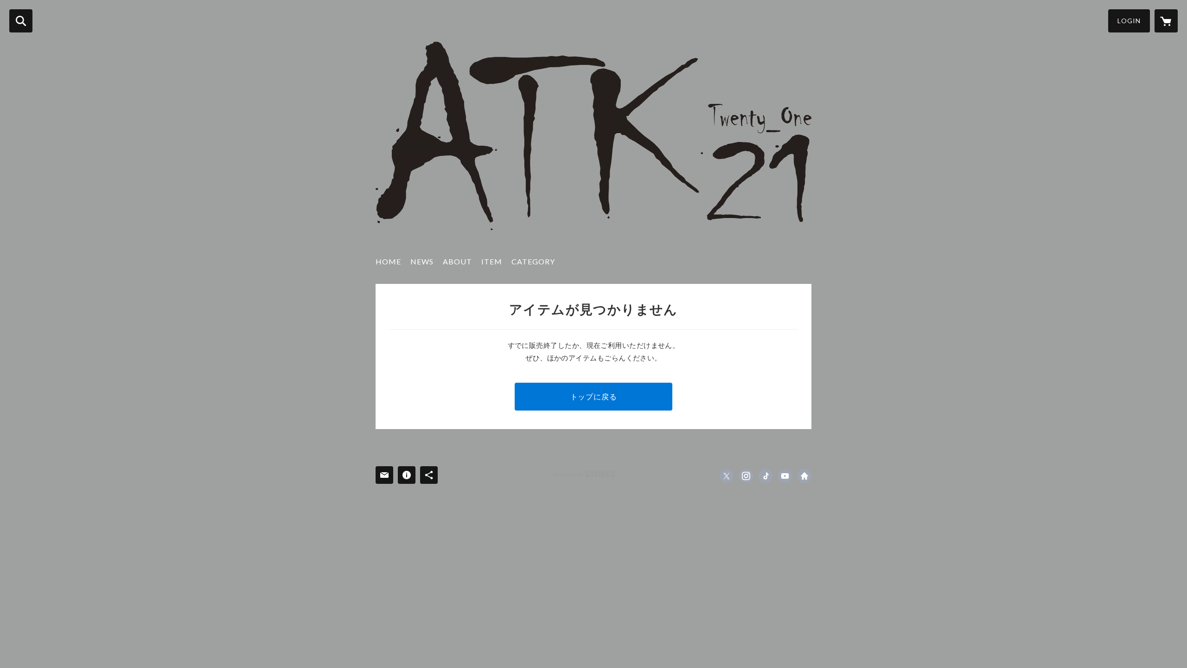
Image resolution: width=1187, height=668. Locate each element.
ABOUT (457, 261)
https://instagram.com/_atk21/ (746, 476)
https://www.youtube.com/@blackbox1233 (785, 476)
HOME (388, 261)
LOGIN (1129, 21)
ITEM (491, 261)
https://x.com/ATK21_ (727, 476)
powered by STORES (584, 474)
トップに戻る (593, 396)
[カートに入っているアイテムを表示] (1166, 20)
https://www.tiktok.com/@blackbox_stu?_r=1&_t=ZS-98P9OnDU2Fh (765, 476)
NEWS (422, 261)
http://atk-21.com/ (804, 476)
